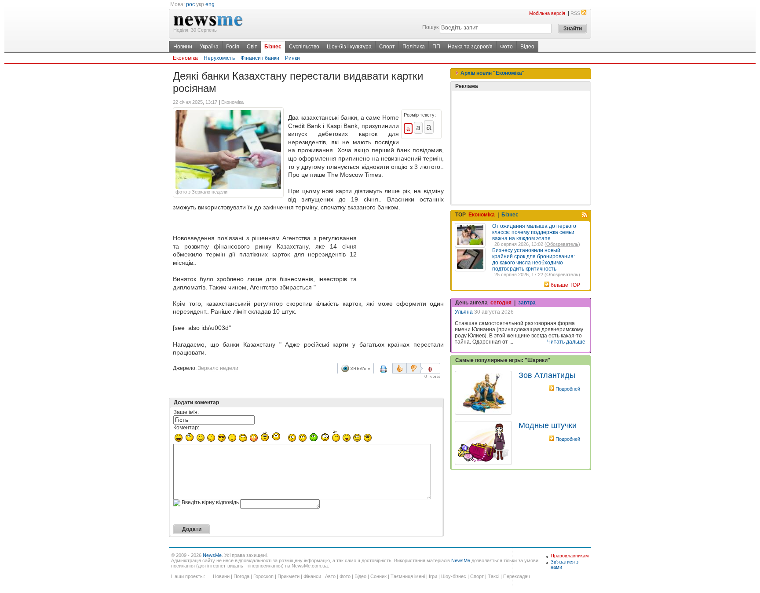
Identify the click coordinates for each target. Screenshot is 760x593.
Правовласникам (570, 555)
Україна (209, 47)
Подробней (567, 389)
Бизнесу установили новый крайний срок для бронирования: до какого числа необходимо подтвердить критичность (533, 259)
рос (190, 4)
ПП (436, 47)
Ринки (292, 58)
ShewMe (357, 368)
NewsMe (212, 555)
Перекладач (516, 576)
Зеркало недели (218, 368)
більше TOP (565, 285)
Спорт (387, 47)
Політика (413, 47)
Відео (527, 47)
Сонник (378, 576)
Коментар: (186, 428)
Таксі (493, 576)
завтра (527, 303)
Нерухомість (219, 58)
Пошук (430, 27)
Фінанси (312, 576)
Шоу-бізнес (453, 576)
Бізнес (272, 47)
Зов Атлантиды (547, 375)
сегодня (501, 303)
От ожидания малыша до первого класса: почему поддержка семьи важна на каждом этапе (534, 232)
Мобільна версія (547, 13)
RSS (575, 13)
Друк (389, 372)
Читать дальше (566, 342)
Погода (241, 576)
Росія (232, 47)
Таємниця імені (408, 576)
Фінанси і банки (260, 58)
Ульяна (464, 312)
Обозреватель (562, 244)
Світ (252, 47)
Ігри (433, 576)
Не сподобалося (415, 368)
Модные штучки (548, 425)
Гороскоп (263, 576)
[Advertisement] (402, 252)
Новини (182, 47)
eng (210, 4)
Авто (330, 576)
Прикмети (289, 576)
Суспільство (304, 47)
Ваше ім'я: (186, 412)
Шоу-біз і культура (349, 47)
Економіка (185, 58)
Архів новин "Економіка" (492, 73)
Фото (506, 47)
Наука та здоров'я (470, 47)
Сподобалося (399, 368)
